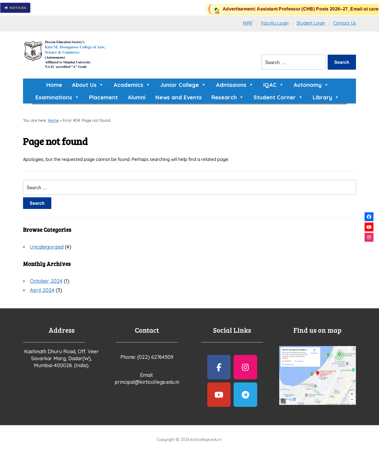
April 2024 (42, 290)
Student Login (311, 23)
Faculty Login (275, 23)
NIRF (248, 23)
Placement (103, 97)
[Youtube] (369, 227)
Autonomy (308, 84)
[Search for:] (293, 62)
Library (322, 97)
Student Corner (275, 97)
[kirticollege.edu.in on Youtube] (219, 394)
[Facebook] (369, 216)
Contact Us (344, 23)
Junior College (179, 84)
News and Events (178, 97)
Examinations (54, 97)
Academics (128, 84)
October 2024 (46, 281)
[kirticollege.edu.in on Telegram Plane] (245, 394)
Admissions (231, 84)
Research (224, 97)
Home (54, 84)
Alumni (137, 97)
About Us (84, 84)
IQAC (270, 84)
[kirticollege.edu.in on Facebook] (219, 367)
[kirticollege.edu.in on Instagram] (245, 367)
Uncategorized (47, 247)
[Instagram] (369, 237)
